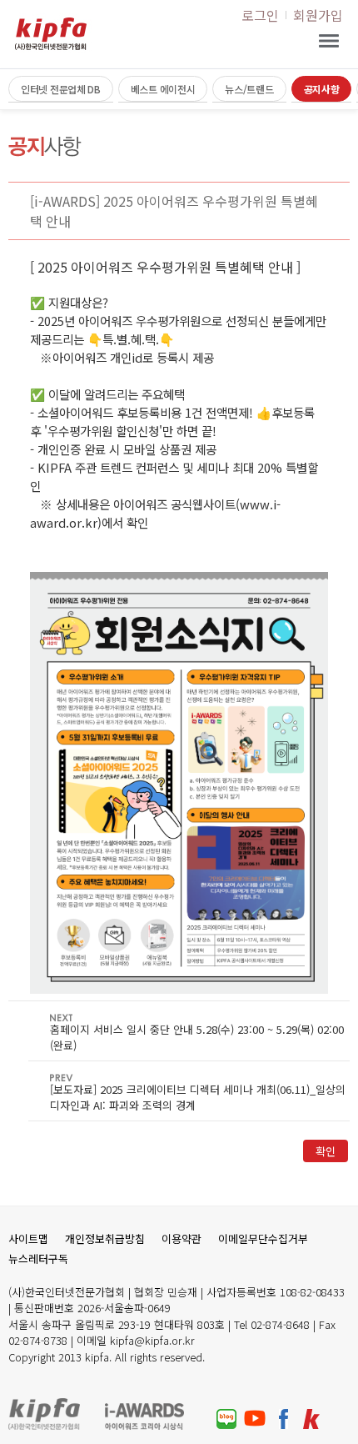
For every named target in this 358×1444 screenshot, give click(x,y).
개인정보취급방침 (105, 1238)
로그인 (260, 15)
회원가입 (318, 15)
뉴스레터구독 (38, 1258)
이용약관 (181, 1238)
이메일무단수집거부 (263, 1238)
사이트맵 (28, 1238)
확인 (326, 1151)
